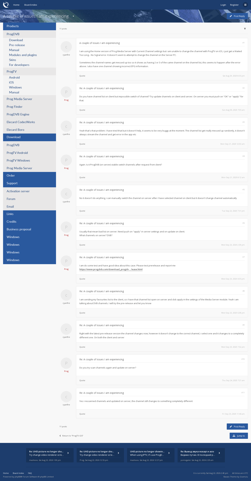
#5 (243, 189)
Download (16, 40)
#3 (243, 122)
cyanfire (66, 54)
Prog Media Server (19, 99)
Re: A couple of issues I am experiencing (101, 88)
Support (12, 183)
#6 (243, 223)
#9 (243, 325)
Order (11, 175)
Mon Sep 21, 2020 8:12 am (233, 177)
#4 (243, 156)
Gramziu (244, 476)
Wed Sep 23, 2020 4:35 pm (233, 278)
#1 (243, 42)
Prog (66, 100)
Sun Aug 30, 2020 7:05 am (233, 110)
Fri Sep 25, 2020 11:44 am (233, 414)
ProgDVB (13, 34)
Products (13, 26)
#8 (243, 291)
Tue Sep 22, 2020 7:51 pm (233, 211)
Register (234, 4)
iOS (11, 82)
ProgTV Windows (18, 160)
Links (10, 214)
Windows (15, 87)
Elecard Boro (15, 129)
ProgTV (12, 71)
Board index (30, 4)
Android (14, 77)
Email (10, 206)
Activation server (18, 191)
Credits (11, 221)
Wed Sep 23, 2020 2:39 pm (233, 244)
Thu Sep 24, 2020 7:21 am (233, 380)
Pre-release (17, 45)
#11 (243, 392)
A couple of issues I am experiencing (36, 16)
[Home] (6, 5)
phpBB (18, 476)
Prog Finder (15, 106)
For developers (19, 65)
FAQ (30, 473)
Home (16, 4)
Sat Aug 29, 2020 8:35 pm (234, 75)
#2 (243, 88)
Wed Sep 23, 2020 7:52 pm (233, 347)
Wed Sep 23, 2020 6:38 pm (233, 312)
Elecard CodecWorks (21, 122)
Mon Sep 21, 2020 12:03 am (232, 144)
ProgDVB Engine (18, 114)
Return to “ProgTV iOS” (72, 435)
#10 (243, 359)
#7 (243, 257)
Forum (11, 199)
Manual (14, 50)
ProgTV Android (17, 153)
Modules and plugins (23, 55)
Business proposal (19, 229)
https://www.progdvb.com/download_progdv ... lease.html (111, 269)
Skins (12, 60)
